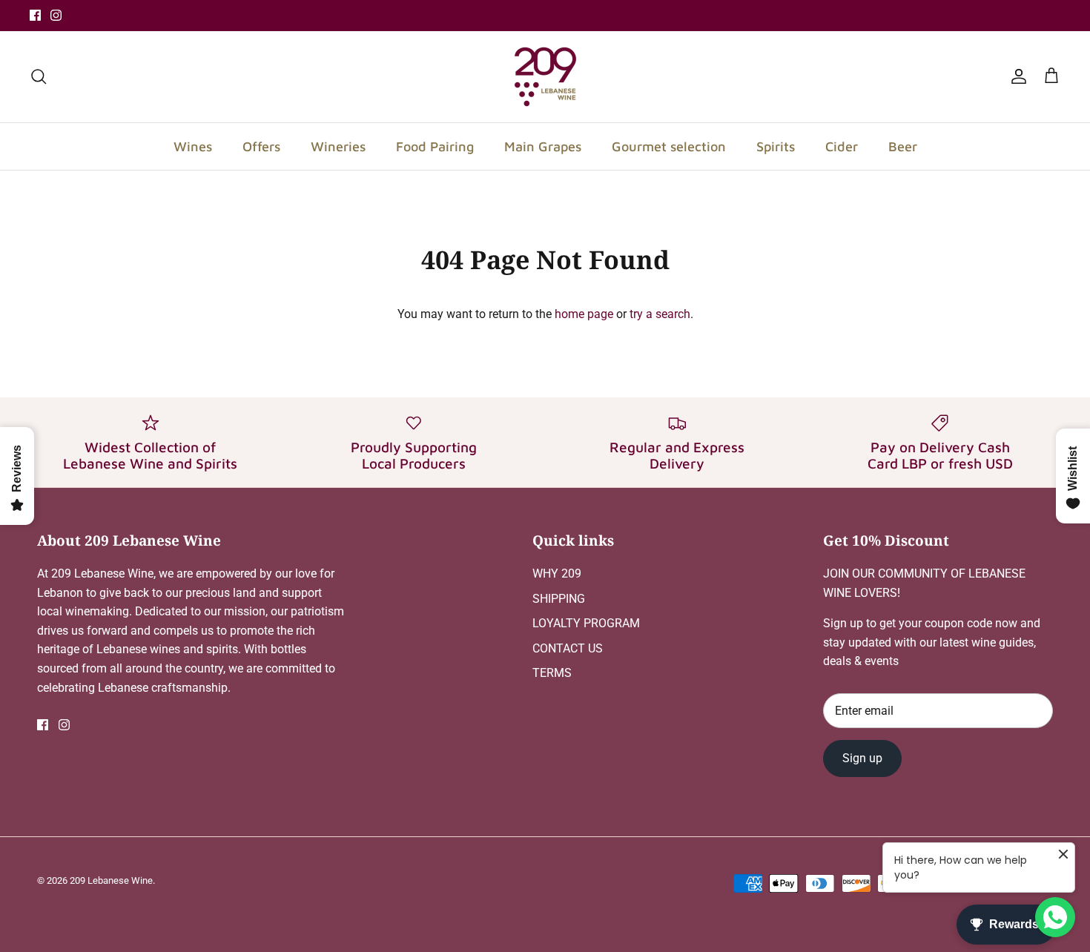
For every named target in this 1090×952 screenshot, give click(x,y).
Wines (193, 146)
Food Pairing (435, 146)
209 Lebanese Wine (111, 880)
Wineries (338, 146)
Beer (902, 146)
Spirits (775, 146)
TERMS (552, 673)
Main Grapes (542, 146)
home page (584, 314)
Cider (841, 146)
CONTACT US (567, 648)
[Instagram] (56, 15)
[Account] (1016, 76)
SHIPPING (558, 599)
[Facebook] (35, 15)
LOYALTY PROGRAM (586, 623)
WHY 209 (556, 573)
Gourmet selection (669, 146)
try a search (660, 314)
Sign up (862, 758)
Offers (261, 146)
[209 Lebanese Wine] (545, 77)
